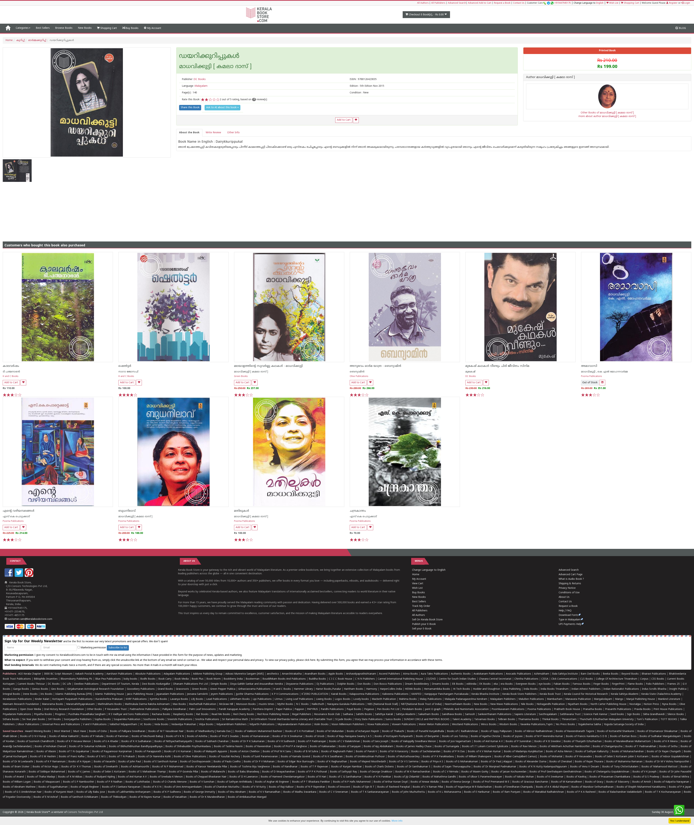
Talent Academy (461, 719)
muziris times (266, 704)
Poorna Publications (591, 376)
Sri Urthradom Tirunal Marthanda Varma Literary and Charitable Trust (291, 719)
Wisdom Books (508, 724)
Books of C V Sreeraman (333, 792)
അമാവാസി (589, 366)
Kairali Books (338, 694)
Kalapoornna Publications (364, 694)
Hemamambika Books (437, 689)
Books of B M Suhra (306, 751)
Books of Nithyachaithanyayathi (173, 741)
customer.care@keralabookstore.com (29, 619)
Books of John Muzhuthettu (408, 792)
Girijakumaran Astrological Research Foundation (95, 689)
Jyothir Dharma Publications (252, 694)
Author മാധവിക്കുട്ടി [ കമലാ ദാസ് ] (550, 77)
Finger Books (601, 684)
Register (673, 3)
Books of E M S (96, 756)
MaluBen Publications (531, 699)
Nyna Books (669, 704)
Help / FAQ (565, 610)
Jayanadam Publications (170, 694)
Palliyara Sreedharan (174, 709)
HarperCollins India (391, 689)
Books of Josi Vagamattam (455, 741)
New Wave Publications (504, 704)
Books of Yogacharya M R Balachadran (469, 787)
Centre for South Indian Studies (457, 679)
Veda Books (161, 724)
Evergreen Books (526, 684)
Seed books (617, 714)
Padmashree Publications (144, 709)
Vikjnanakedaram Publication (294, 724)
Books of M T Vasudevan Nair (166, 731)
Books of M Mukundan (330, 731)
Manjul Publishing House (640, 699)
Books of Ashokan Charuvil (50, 746)
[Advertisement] (347, 209)
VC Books (145, 724)
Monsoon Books (246, 704)
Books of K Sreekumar (550, 776)
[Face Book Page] (9, 576)
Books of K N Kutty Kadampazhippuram (543, 766)
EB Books (458, 684)
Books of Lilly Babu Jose (90, 792)
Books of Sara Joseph (375, 741)
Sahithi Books (364, 714)
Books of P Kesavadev (578, 756)
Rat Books (202, 714)
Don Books (364, 684)
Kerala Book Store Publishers (519, 694)
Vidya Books (206, 724)
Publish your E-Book (424, 624)
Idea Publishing (512, 689)
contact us (193, 660)
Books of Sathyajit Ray (343, 771)
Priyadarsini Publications (17, 714)
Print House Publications (668, 709)
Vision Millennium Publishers (347, 724)
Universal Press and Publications (61, 724)
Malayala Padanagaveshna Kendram (466, 699)
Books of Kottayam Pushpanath (393, 736)
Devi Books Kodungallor (156, 684)
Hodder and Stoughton (486, 689)
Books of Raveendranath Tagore (575, 731)
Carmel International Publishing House (400, 679)
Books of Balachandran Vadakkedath (620, 792)
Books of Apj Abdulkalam (378, 746)
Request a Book (502, 3)
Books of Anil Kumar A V (488, 741)
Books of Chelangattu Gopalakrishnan (606, 771)
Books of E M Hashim (43, 756)
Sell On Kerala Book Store (427, 619)
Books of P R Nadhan (109, 781)
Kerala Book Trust (550, 694)
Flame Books (635, 684)
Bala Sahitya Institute (565, 673)
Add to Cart (344, 120)
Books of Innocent (339, 787)
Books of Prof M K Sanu (277, 751)
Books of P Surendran (518, 741)
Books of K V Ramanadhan (264, 792)
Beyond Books (630, 673)
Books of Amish (641, 781)
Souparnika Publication (127, 719)
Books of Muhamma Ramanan (624, 761)
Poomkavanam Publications (508, 709)
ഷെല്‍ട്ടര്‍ (124, 366)
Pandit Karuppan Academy (234, 709)
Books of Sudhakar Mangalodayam (660, 736)
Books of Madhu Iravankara (299, 792)
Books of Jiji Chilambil (406, 776)
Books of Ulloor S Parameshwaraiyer (480, 776)
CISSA (544, 679)
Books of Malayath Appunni (210, 751)
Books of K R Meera (666, 741)
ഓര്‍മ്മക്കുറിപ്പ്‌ (37, 40)
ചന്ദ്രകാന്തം (358, 511)
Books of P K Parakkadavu (438, 756)
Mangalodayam (603, 699)
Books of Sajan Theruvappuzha (451, 766)
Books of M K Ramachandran (412, 771)
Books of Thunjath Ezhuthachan (583, 741)
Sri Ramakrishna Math (235, 719)
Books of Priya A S (432, 761)
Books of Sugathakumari (53, 787)
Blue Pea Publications (108, 679)
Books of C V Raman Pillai (428, 787)
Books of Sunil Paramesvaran (260, 756)
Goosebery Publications (141, 689)
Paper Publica (284, 709)
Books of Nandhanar (285, 766)
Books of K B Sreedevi (547, 741)
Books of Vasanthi (104, 761)
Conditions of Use (569, 592)
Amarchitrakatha (292, 673)
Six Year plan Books (33, 719)
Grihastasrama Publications (254, 689)
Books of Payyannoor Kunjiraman (112, 751)
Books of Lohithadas (137, 781)
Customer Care (549, 3)
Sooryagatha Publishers (78, 719)
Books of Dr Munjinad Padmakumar (495, 766)
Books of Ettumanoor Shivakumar (657, 731)
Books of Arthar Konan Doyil (391, 781)
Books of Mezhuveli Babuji (147, 736)
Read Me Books (220, 714)
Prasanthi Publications (618, 709)
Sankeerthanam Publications (494, 714)
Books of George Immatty (199, 792)
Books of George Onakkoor (376, 771)
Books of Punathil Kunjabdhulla (425, 731)
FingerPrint (618, 684)
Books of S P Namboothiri (78, 781)
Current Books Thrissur (31, 684)
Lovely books (361, 699)
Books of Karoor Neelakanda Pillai (206, 766)
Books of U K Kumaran (177, 751)
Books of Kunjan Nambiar (346, 766)
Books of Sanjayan (350, 746)
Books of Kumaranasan (255, 736)
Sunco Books (393, 719)
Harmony (371, 689)
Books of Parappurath (148, 751)
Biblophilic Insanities (46, 679)
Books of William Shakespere (474, 756)
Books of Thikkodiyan (114, 797)
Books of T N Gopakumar (74, 751)
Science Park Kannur (595, 714)
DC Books (470, 376)
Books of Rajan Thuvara (589, 761)
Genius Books (40, 689)
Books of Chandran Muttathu (222, 787)
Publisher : (194, 79)
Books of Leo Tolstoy (455, 736)
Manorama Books (52, 704)
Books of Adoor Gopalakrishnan (670, 756)
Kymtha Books (158, 699)
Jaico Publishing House (140, 694)
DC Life (67, 684)
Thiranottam (569, 719)
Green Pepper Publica (222, 689)
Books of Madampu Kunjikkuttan (523, 751)
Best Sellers (43, 28)
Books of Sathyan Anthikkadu (234, 781)
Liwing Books (324, 699)
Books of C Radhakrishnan (462, 731)
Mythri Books (285, 704)
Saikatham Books (428, 714)
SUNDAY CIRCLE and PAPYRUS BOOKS (426, 719)
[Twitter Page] (19, 576)
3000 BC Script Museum (58, 673)
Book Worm (213, 679)
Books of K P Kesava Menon (74, 741)
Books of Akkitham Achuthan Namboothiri (564, 746)
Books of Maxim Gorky (474, 771)
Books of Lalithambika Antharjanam (129, 792)
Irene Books (30, 694)
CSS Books (657, 679)
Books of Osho (98, 731)
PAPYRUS (312, 709)
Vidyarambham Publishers (231, 724)
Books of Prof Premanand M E (491, 781)
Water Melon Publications (434, 724)
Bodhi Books (147, 679)
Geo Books (57, 689)
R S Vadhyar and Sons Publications (128, 714)
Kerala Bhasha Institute (485, 694)
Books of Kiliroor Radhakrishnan (533, 731)
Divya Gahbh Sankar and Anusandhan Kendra (256, 684)
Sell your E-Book (421, 628)
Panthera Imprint (263, 709)
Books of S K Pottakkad (299, 731)
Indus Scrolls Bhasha (654, 689)
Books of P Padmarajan (312, 741)
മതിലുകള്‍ (241, 511)
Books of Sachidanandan (425, 751)
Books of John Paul (129, 761)
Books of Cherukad (560, 761)
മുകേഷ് (470, 371)
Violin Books (321, 724)
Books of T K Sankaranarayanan (370, 792)
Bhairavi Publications (654, 673)
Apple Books (335, 673)
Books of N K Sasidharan (328, 756)
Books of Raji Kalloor (281, 787)
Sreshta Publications (207, 719)
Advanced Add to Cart (479, 3)
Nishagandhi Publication (551, 704)
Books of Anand (14, 776)
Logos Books (342, 699)
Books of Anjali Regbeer (84, 787)
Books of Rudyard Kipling (100, 776)
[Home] (8, 28)
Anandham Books (315, 673)
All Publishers (438, 3)
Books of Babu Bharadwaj (243, 771)
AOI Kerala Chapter (29, 673)
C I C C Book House (340, 679)
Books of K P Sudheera (167, 792)
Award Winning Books (38, 731)
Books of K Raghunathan (332, 761)
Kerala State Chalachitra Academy (661, 694)
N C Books (302, 704)
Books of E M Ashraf (45, 797)
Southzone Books (153, 719)
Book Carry (165, 679)
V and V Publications (95, 724)
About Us (564, 597)
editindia (471, 684)
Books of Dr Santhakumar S (413, 766)
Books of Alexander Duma (530, 761)
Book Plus (198, 679)
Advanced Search (457, 3)
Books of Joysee (512, 736)
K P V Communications (285, 694)
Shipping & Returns (570, 583)
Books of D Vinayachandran (278, 771)
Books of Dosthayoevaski (195, 761)
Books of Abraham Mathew (19, 787)
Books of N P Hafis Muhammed (351, 781)
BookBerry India (233, 679)
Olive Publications (359, 376)
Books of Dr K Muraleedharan (207, 797)
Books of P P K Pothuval (312, 771)
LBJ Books (197, 699)
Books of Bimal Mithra (675, 776)
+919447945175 (562, 3)
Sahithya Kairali (384, 714)
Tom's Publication (647, 719)
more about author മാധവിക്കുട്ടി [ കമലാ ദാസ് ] (607, 116)
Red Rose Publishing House (273, 714)
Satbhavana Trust (570, 714)
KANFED (416, 694)
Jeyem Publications (222, 694)
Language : (194, 86)
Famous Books (581, 684)
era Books (507, 684)
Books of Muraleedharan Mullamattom (628, 741)
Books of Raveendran (258, 746)
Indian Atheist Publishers (586, 689)
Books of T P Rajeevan (314, 766)
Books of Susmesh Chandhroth (35, 741)
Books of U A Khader (106, 741)
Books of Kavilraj (576, 776)
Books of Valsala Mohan (519, 776)
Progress (60, 714)
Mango (619, 699)
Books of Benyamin (427, 736)
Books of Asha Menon (559, 751)
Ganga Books (21, 689)
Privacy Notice (567, 588)
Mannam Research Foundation (21, 704)
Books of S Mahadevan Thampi (147, 771)
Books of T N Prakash (122, 756)
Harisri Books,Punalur (328, 689)
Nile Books (527, 704)
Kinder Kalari (42, 699)
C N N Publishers (365, 679)
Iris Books (46, 694)
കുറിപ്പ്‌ (20, 40)
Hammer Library (303, 689)
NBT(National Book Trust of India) (421, 704)
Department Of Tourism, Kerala (120, 684)
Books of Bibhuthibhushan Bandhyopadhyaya (135, 746)
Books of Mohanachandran (628, 751)
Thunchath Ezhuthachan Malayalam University (606, 719)
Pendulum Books (412, 709)
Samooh (470, 714)
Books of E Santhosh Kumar (160, 761)
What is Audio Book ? (571, 579)
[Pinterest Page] (29, 576)
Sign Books (633, 714)
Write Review (213, 132)
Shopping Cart (631, 3)
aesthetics (273, 673)
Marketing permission (93, 647)
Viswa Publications (378, 724)
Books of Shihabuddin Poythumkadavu (188, 746)
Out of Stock (589, 382)
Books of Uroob (314, 736)
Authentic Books (461, 673)
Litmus (279, 699)
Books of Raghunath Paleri (337, 751)
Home (9, 40)
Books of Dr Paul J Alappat (496, 761)
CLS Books (586, 679)
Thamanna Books (528, 719)
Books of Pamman (117, 736)
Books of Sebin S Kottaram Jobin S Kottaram (621, 756)
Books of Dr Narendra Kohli (154, 756)
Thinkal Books (550, 719)
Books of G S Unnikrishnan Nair (23, 792)
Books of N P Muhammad (167, 766)
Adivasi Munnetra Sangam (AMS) (244, 673)
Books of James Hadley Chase (414, 746)
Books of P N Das (454, 751)
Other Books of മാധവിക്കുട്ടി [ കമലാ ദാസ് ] (607, 112)
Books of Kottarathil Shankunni (615, 731)
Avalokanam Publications (488, 673)
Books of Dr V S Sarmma (403, 761)
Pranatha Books (592, 709)
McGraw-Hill (226, 704)
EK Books (485, 684)
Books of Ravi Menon (524, 746)
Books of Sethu (668, 746)
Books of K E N (152, 787)
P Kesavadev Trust (116, 709)
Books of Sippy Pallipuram (496, 731)
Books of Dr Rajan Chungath (664, 751)
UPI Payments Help (570, 624)
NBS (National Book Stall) (382, 704)
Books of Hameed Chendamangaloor (283, 776)
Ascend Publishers (389, 673)
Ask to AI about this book (221, 107)
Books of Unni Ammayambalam (183, 787)
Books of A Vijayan (79, 761)
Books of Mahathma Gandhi (439, 776)
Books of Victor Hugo (45, 766)
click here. (311, 660)
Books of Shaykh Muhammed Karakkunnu (641, 787)
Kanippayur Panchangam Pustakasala (446, 694)
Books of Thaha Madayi (41, 776)
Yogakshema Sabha (589, 724)
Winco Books (488, 724)
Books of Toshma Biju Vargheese (250, 766)
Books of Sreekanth (106, 766)
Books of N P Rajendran (311, 787)
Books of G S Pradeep (646, 776)
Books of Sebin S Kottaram (109, 771)
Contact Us (518, 3)
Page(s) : (189, 92)
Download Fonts (568, 615)
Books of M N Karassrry (394, 751)
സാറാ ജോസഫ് (128, 371)
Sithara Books (11, 719)
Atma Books (410, 673)
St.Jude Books (343, 719)
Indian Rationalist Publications (621, 689)
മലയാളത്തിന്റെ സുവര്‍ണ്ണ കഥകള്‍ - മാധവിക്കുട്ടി (268, 366)
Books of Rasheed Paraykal (393, 787)
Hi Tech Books (461, 689)
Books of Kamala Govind (295, 756)
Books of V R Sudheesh (281, 741)
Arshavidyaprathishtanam (361, 673)
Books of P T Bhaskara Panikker (311, 781)
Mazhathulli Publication (202, 704)
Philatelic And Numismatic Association (466, 709)
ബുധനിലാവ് (127, 511)
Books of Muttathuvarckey (403, 756)
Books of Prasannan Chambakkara (609, 776)
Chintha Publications (526, 679)
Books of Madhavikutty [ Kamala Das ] (209, 731)
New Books (85, 28)
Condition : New (359, 92)
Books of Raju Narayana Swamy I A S (349, 736)
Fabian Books (562, 684)
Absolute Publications (148, 673)
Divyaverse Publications (300, 684)
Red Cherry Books (243, 714)
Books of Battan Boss (623, 736)
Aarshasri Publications (119, 673)
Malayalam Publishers (503, 699)
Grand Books (165, 689)
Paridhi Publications (332, 709)
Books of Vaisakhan (175, 797)
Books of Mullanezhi (213, 771)
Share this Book (190, 107)
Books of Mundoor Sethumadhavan (592, 787)
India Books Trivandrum (555, 689)
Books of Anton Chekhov (245, 751)
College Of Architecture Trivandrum (616, 679)
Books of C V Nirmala (445, 771)
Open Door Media (30, 709)
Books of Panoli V (366, 751)
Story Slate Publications (369, 719)
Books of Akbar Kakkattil (63, 736)
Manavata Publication (578, 699)
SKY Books (54, 719)
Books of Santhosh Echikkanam (79, 797)
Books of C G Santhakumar (345, 776)
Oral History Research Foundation (64, 709)
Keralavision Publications (17, 699)
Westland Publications (465, 724)
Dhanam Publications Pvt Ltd (190, 684)
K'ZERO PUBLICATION (314, 694)
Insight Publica (677, 689)
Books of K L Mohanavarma (444, 792)
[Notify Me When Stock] (602, 382)
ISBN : (363, 79)
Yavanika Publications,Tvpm (536, 724)
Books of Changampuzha (607, 746)
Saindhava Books (452, 714)
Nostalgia (635, 704)
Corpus (644, 679)
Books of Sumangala (446, 746)
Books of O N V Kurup (33, 736)
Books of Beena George (456, 781)
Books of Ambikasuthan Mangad (247, 797)
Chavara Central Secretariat (495, 679)
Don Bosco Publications (388, 684)
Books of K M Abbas (70, 776)
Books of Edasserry (617, 781)
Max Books (179, 704)
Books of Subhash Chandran (212, 741)
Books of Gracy (594, 781)
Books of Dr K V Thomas (76, 766)
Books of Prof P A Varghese (290, 746)
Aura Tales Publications (434, 673)
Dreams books (440, 684)
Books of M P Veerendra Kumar (544, 736)
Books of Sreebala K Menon (166, 776)
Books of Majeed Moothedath (368, 761)
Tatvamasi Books (484, 719)
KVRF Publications (136, 699)
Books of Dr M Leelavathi (18, 761)
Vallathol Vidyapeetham (123, 724)
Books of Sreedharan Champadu (514, 787)
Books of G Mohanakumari (462, 761)
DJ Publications (325, 684)
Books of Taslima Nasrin (228, 746)
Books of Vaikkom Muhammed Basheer (258, 731)
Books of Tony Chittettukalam (620, 766)
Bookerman (253, 679)
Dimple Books (219, 684)
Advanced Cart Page (570, 574)
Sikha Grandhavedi (654, 714)
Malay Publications (431, 699)
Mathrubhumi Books (110, 704)
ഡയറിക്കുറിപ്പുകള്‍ (209, 56)
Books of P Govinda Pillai (183, 771)
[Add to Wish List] (356, 120)
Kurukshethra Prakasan (109, 699)
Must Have (79, 731)
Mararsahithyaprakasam (80, 704)
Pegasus (369, 709)
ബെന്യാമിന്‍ (357, 371)
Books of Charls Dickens (379, 766)
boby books (130, 679)
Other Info (233, 132)
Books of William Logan (17, 781)
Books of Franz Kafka (71, 756)
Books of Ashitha (197, 736)
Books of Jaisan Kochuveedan (508, 771)
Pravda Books (642, 709)
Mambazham (554, 699)
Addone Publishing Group (207, 673)
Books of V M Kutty (254, 787)
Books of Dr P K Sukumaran (248, 741)
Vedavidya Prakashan (183, 724)
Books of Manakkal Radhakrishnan (543, 792)
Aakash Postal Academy (89, 673)
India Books (531, 689)
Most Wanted (62, 731)
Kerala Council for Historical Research (586, 694)
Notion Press (651, 704)
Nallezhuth (318, 704)
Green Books (241, 376)
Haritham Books (353, 689)
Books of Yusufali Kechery (224, 756)
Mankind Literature (669, 699)
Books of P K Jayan (680, 787)
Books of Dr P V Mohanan (259, 761)
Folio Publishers (655, 684)
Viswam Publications (404, 724)
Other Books (94, 709)
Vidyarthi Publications (262, 724)
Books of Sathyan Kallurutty (592, 751)
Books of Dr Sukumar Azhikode (87, 746)
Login (687, 3)
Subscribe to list (117, 647)
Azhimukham (541, 673)
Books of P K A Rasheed (581, 792)
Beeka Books (610, 673)
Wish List (613, 3)
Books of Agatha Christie (485, 736)
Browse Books (63, 28)
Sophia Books (103, 719)
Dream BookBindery (417, 684)
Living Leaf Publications (299, 699)
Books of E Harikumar (477, 792)
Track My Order (421, 606)
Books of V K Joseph (644, 771)
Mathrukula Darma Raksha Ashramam (147, 704)
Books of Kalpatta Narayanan (671, 781)
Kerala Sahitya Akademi (624, 694)
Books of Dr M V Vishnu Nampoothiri (667, 761)
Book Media (181, 679)
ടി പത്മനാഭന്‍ (11, 371)
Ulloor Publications (28, 724)
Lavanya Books (179, 699)
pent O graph (433, 709)
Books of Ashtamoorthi (135, 766)
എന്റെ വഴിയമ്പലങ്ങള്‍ (18, 511)
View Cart (417, 583)
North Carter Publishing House (608, 704)
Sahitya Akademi (405, 714)
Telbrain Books (506, 719)
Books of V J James (79, 771)
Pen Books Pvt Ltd (388, 709)
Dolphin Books (345, 684)
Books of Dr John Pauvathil (675, 771)
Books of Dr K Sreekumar (287, 736)
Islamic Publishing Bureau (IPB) (73, 694)
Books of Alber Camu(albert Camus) (515, 756)
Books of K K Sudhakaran (136, 741)
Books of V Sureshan (202, 781)
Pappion (299, 709)
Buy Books (131, 28)
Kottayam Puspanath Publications (72, 699)
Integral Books (11, 694)
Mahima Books (408, 699)
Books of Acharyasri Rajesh (363, 731)
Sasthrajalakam (548, 714)
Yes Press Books (565, 724)
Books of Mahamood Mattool (659, 766)
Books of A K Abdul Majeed (552, 787)
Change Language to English (428, 570)
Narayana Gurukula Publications (346, 704)
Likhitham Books (240, 699)
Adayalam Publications (177, 673)
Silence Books (675, 714)
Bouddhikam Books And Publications (284, 679)
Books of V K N (175, 736)
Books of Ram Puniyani (506, 792)
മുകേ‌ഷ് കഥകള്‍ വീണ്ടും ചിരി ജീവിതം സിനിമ (497, 366)
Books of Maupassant (47, 781)
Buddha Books (317, 679)
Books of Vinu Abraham (232, 792)
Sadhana (348, 714)
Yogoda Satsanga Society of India (624, 724)
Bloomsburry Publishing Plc (76, 679)
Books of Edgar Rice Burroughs (295, 761)
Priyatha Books (43, 714)
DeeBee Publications (86, 684)
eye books (545, 684)
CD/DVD (431, 679)
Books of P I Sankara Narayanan (121, 787)
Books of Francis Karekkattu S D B (586, 736)
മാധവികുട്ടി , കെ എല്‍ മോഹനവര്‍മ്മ (604, 371)
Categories (22, 28)
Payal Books (354, 709)
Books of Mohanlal (551, 756)
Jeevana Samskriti (197, 694)
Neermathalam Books (458, 704)
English (599, 3)
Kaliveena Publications (395, 694)
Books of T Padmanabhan (640, 746)
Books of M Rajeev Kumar (144, 797)
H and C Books (10, 376)
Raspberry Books (183, 714)
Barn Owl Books (590, 673)
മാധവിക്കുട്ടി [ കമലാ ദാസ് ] (251, 371)
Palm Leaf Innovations (202, 709)
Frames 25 (673, 684)
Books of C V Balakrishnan (344, 741)
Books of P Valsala (92, 736)
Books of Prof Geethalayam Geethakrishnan (555, 771)
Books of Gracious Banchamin (530, 781)
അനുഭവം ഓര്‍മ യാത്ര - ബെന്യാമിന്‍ (375, 366)
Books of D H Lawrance (243, 776)
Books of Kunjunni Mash (58, 792)
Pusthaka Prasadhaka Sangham (87, 714)
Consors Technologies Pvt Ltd (85, 812)
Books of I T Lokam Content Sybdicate (485, 746)
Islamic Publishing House (109, 694)
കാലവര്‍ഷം (11, 366)
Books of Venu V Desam (584, 766)
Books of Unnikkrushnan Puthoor (365, 756)
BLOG (682, 28)
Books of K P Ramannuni (50, 761)
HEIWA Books (413, 689)
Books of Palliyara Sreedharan (127, 731)
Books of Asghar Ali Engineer (272, 781)
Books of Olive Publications (190, 756)
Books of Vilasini (46, 751)
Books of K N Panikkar (377, 776)
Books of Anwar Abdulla (424, 781)
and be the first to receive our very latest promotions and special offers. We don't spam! (86, 641)
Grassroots (182, 689)
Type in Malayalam (570, 619)
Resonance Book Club (327, 714)
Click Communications (564, 679)
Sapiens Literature (525, 714)
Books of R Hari (317, 776)
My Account (153, 28)
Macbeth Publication (384, 699)
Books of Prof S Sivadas (224, 736)
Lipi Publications (262, 699)
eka (496, 684)
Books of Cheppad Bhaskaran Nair (206, 776)
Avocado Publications (518, 673)
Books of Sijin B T (363, 787)
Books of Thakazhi (393, 731)
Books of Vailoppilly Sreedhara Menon (413, 741)
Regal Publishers (301, 714)
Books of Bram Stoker (16, 766)
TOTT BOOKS (669, 719)
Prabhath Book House (567, 709)
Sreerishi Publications (179, 719)
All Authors (423, 3)
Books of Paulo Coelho (227, 761)
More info (397, 820)
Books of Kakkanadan (323, 746)
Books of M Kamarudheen (566, 781)
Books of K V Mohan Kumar (484, 751)
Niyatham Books (578, 704)
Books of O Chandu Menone (170, 781)
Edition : (367, 86)
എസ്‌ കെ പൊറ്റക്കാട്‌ (16, 516)
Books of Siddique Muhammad (47, 771)
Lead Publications (216, 699)
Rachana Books (161, 714)
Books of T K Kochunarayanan (663, 792)
